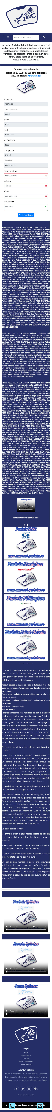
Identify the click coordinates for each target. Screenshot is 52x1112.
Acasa (26, 1052)
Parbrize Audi (34, 75)
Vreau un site (26, 1064)
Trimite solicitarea (26, 215)
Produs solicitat (11, 109)
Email (6, 191)
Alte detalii (9, 201)
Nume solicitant (11, 171)
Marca (6, 119)
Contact (26, 1058)
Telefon (7, 181)
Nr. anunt (8, 99)
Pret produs (9, 150)
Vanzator (8, 160)
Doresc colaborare (26, 1061)
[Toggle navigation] (8, 37)
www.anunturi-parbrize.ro (11, 227)
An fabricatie (9, 140)
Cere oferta (26, 1055)
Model (6, 130)
